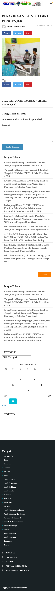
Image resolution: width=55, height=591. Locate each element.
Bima (6, 460)
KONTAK (10, 561)
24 (13, 395)
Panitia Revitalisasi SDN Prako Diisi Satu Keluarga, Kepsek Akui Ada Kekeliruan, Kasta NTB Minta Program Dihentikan (26, 218)
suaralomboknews (19, 587)
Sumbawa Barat (10, 533)
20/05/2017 (42, 26)
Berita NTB (8, 456)
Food (6, 475)
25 (20, 395)
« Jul (4, 405)
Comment (6, 125)
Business (7, 464)
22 (49, 390)
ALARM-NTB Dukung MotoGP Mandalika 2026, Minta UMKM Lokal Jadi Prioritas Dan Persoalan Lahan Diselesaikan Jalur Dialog (26, 237)
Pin (29, 33)
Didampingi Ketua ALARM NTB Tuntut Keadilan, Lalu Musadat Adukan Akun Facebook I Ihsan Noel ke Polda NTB (24, 208)
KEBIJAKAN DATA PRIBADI (17, 570)
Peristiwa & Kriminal (12, 518)
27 (35, 395)
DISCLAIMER (11, 557)
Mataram (7, 495)
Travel (6, 545)
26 (27, 395)
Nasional (7, 498)
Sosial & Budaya (10, 525)
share (7, 33)
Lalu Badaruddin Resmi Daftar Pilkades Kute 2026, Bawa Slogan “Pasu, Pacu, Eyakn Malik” (26, 228)
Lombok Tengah (10, 483)
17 (13, 390)
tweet (19, 33)
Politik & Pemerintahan (13, 522)
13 (35, 384)
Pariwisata (8, 502)
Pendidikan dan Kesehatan (14, 514)
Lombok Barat (9, 479)
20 (35, 390)
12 (27, 384)
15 (49, 384)
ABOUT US (10, 553)
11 (20, 384)
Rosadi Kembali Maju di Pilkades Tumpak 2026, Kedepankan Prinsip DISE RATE (24, 164)
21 (42, 390)
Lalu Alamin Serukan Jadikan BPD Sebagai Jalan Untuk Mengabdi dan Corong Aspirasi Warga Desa (27, 258)
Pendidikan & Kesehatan (14, 510)
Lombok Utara (9, 491)
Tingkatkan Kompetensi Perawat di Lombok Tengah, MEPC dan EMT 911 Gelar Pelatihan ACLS (26, 173)
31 (13, 401)
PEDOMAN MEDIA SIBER (16, 566)
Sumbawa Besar (10, 537)
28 (42, 395)
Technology (8, 541)
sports (6, 529)
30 (5, 401)
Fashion (7, 471)
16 (5, 390)
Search (44, 274)
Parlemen (8, 506)
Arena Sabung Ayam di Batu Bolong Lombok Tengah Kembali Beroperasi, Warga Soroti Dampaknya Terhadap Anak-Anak (26, 183)
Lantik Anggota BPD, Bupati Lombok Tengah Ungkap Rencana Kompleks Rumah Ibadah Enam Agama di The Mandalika (26, 247)
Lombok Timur (10, 487)
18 (20, 390)
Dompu (7, 467)
